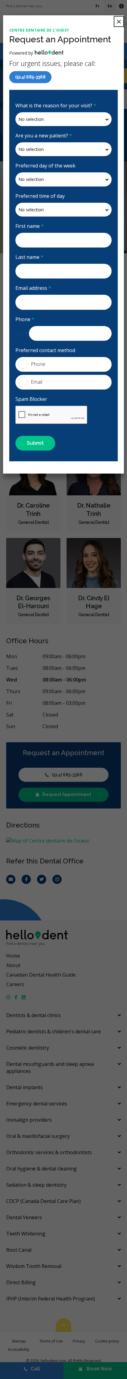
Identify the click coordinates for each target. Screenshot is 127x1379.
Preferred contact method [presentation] (45, 350)
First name (29, 226)
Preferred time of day (40, 196)
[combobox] (22, 333)
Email (36, 381)
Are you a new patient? (43, 135)
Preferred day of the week (45, 165)
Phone (25, 319)
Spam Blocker (31, 399)
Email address (33, 288)
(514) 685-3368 (30, 77)
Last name (29, 257)
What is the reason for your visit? (55, 105)
